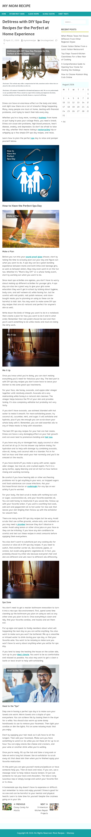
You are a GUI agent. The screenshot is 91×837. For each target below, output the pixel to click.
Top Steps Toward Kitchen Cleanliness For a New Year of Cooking (73, 56)
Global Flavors (49, 14)
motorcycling (44, 130)
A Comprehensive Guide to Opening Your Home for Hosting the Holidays (73, 67)
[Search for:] (75, 22)
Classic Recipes (33, 14)
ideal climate (23, 654)
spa (32, 138)
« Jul (63, 122)
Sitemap (70, 833)
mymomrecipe (29, 40)
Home (4, 14)
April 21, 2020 (12, 40)
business (42, 118)
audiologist (32, 486)
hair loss (48, 437)
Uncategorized (47, 40)
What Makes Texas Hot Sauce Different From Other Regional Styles (74, 39)
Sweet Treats (63, 14)
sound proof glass (34, 257)
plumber (21, 524)
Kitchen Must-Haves (17, 14)
